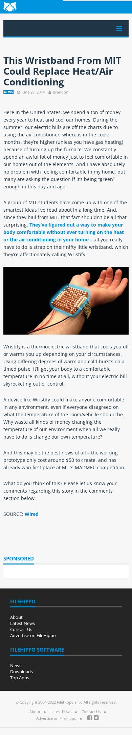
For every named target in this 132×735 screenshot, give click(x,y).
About (16, 617)
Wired (32, 514)
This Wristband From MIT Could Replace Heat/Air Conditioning (62, 71)
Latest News (22, 623)
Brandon (60, 92)
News (8, 92)
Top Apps (19, 678)
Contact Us (21, 629)
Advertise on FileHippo (33, 635)
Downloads (21, 671)
